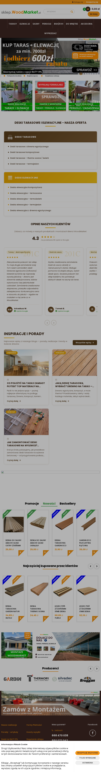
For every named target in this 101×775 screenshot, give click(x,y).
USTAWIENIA (87, 763)
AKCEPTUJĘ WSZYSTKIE (87, 753)
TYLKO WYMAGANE (87, 758)
